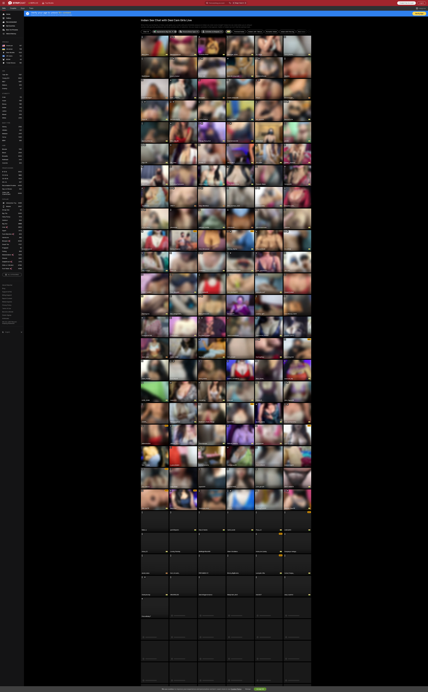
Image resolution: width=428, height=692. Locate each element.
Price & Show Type (189, 32)
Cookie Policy (236, 689)
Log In (422, 3)
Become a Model (7, 312)
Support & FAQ (7, 292)
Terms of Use (6, 308)
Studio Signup (6, 315)
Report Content (7, 298)
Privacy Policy (6, 305)
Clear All (146, 32)
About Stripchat (7, 285)
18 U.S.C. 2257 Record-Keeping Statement (9, 322)
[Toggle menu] (3, 3)
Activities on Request (212, 32)
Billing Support (7, 295)
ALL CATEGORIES (13, 274)
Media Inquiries (7, 302)
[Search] (229, 3)
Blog (3, 288)
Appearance (164, 32)
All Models (5, 318)
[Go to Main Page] (17, 3)
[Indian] (229, 31)
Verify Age (419, 13)
